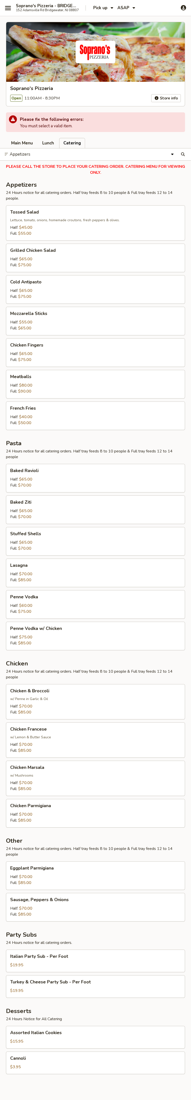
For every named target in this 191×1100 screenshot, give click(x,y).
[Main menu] (8, 8)
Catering (72, 143)
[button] (95, 223)
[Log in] (183, 7)
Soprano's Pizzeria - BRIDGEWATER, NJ (48, 5)
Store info (168, 98)
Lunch (48, 143)
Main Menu (22, 143)
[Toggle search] (183, 154)
